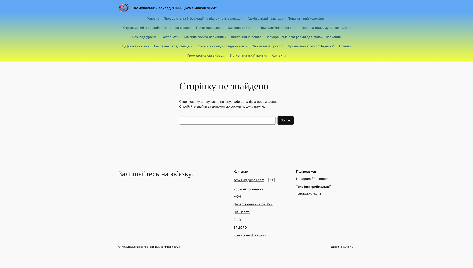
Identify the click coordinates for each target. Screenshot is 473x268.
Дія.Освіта (242, 212)
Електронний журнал (250, 235)
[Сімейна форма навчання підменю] (225, 37)
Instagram (303, 179)
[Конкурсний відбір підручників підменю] (246, 46)
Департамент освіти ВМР (253, 204)
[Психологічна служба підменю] (295, 28)
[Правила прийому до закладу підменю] (349, 28)
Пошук (285, 120)
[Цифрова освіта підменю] (149, 46)
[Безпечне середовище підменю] (191, 46)
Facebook (321, 179)
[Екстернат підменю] (178, 37)
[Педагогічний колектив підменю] (325, 18)
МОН (237, 196)
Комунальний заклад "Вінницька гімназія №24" (175, 8)
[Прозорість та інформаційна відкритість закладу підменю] (242, 18)
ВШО (237, 220)
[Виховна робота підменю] (254, 28)
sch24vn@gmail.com (249, 180)
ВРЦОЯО (240, 227)
